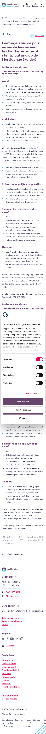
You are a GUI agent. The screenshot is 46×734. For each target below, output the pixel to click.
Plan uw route (12, 596)
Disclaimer (18, 720)
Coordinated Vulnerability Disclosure (7, 723)
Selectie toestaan (23, 410)
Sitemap (36, 720)
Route (5, 624)
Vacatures (6, 683)
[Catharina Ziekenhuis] (10, 5)
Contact (10, 646)
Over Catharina (9, 663)
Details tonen (32, 393)
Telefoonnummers (10, 618)
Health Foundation (11, 687)
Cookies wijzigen (9, 699)
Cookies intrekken (10, 695)
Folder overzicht (15, 554)
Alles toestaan (23, 401)
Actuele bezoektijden (12, 621)
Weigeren (23, 418)
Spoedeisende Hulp (11, 670)
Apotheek (6, 673)
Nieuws (5, 680)
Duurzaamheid (9, 667)
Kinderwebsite (8, 677)
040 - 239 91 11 (13, 592)
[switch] (39, 367)
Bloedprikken (8, 660)
